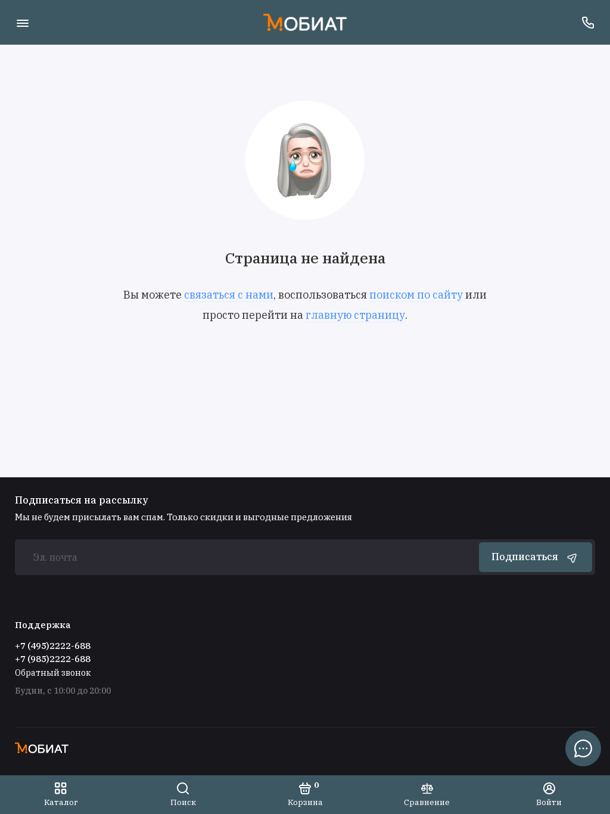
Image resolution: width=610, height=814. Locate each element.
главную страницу (355, 315)
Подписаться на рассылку (81, 500)
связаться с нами (228, 295)
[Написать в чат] (583, 748)
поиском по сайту (416, 295)
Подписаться (524, 557)
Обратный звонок (53, 672)
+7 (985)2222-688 (53, 658)
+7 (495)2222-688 (53, 645)
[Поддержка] (587, 22)
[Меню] (22, 22)
